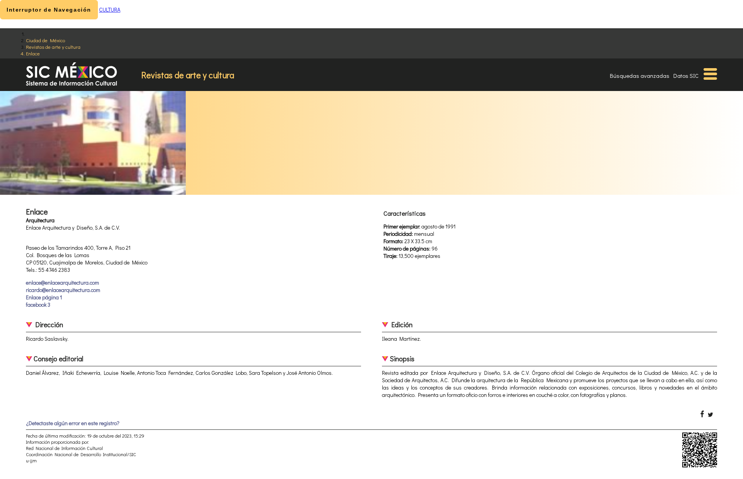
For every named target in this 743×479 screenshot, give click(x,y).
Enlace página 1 (44, 297)
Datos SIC (685, 75)
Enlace (33, 53)
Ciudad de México (45, 40)
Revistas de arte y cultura (53, 46)
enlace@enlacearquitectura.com (62, 282)
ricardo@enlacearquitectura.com (63, 290)
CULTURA (109, 9)
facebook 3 (38, 304)
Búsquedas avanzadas (639, 75)
